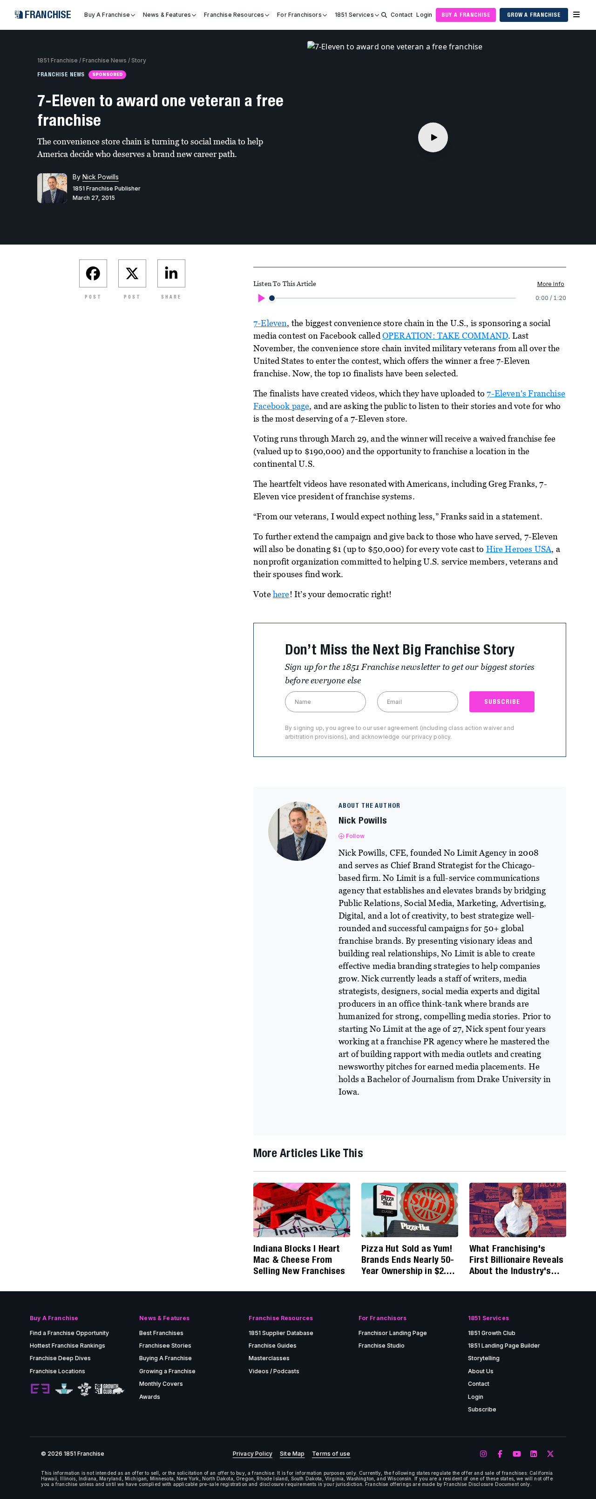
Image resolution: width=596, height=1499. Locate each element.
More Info (550, 283)
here (281, 594)
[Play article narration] (260, 298)
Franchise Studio (382, 1345)
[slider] (272, 298)
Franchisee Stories (165, 1345)
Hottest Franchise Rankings (67, 1345)
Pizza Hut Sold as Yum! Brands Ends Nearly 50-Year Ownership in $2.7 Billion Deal (407, 1259)
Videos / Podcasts (274, 1371)
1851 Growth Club (491, 1332)
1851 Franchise (57, 60)
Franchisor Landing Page (393, 1332)
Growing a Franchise (167, 1371)
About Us (481, 1371)
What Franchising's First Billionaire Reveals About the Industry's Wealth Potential (516, 1259)
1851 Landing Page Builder (504, 1345)
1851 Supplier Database (281, 1332)
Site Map (292, 1454)
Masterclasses (269, 1358)
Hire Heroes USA (519, 549)
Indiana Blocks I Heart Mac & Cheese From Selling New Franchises (299, 1259)
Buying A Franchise (165, 1358)
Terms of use (331, 1454)
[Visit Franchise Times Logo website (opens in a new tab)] (64, 1389)
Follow (355, 835)
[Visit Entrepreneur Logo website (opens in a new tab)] (40, 1389)
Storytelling (484, 1358)
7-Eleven (270, 323)
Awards (149, 1396)
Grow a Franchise (534, 14)
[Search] (384, 15)
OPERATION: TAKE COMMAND (445, 336)
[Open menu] (576, 15)
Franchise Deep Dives (60, 1358)
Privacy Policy (252, 1454)
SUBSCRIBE (502, 701)
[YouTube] (517, 1454)
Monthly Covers (161, 1383)
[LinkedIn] (533, 1454)
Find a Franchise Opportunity (69, 1332)
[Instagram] (483, 1454)
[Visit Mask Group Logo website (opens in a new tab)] (84, 1389)
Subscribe (482, 1409)
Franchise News (104, 60)
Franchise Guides (273, 1345)
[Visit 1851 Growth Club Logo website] (109, 1389)
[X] (550, 1454)
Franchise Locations (57, 1371)
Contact (402, 14)
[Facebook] (500, 1454)
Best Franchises (161, 1332)
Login (424, 14)
